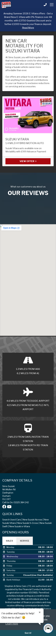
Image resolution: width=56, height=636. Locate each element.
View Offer (27, 161)
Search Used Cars (11, 519)
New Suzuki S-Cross (27, 523)
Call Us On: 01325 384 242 (15, 502)
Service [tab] (24, 541)
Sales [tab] (9, 541)
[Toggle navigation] (51, 5)
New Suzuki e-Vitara (19, 526)
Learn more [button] (11, 623)
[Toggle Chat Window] (48, 628)
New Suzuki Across (32, 519)
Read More (28, 27)
